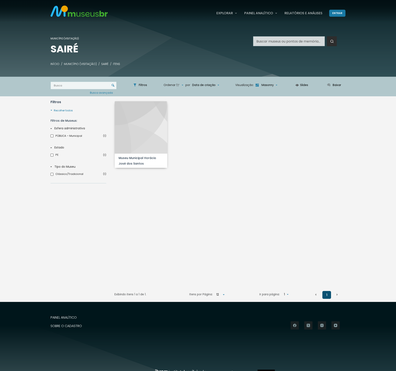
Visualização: (245, 85)
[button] (315, 295)
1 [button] (326, 295)
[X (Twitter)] (308, 325)
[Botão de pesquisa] (332, 41)
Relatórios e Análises (303, 13)
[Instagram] (322, 325)
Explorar (224, 13)
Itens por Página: (201, 294)
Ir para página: (269, 294)
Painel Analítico (258, 13)
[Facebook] (295, 325)
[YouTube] (335, 325)
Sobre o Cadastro (66, 326)
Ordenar (170, 85)
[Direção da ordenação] (180, 85)
